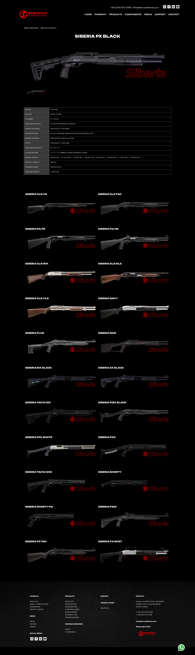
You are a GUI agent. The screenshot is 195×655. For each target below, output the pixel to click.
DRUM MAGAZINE (72, 617)
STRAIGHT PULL (71, 614)
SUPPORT (160, 14)
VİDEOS (33, 626)
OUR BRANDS (35, 607)
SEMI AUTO (69, 601)
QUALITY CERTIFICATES (39, 604)
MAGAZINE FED (71, 607)
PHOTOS (33, 624)
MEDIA (148, 14)
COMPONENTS (133, 14)
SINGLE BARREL (71, 612)
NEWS (32, 621)
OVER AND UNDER (72, 609)
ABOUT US (34, 601)
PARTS (67, 629)
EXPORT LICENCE (36, 609)
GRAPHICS (105, 608)
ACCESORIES (70, 632)
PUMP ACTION (70, 604)
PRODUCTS (115, 14)
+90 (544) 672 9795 (120, 7)
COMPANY (100, 14)
